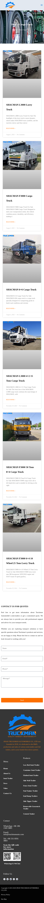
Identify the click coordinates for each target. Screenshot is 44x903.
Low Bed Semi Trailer (31, 765)
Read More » (10, 128)
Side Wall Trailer (29, 780)
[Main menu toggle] (41, 5)
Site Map (4, 899)
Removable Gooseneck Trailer (31, 808)
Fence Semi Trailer (30, 786)
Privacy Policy (5, 894)
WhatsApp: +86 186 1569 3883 (11, 827)
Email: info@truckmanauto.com (13, 833)
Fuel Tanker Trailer (30, 791)
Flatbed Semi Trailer (30, 775)
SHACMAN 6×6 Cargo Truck (21, 289)
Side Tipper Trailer (30, 801)
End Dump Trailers (30, 796)
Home (16, 30)
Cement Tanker (29, 814)
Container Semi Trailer (31, 770)
